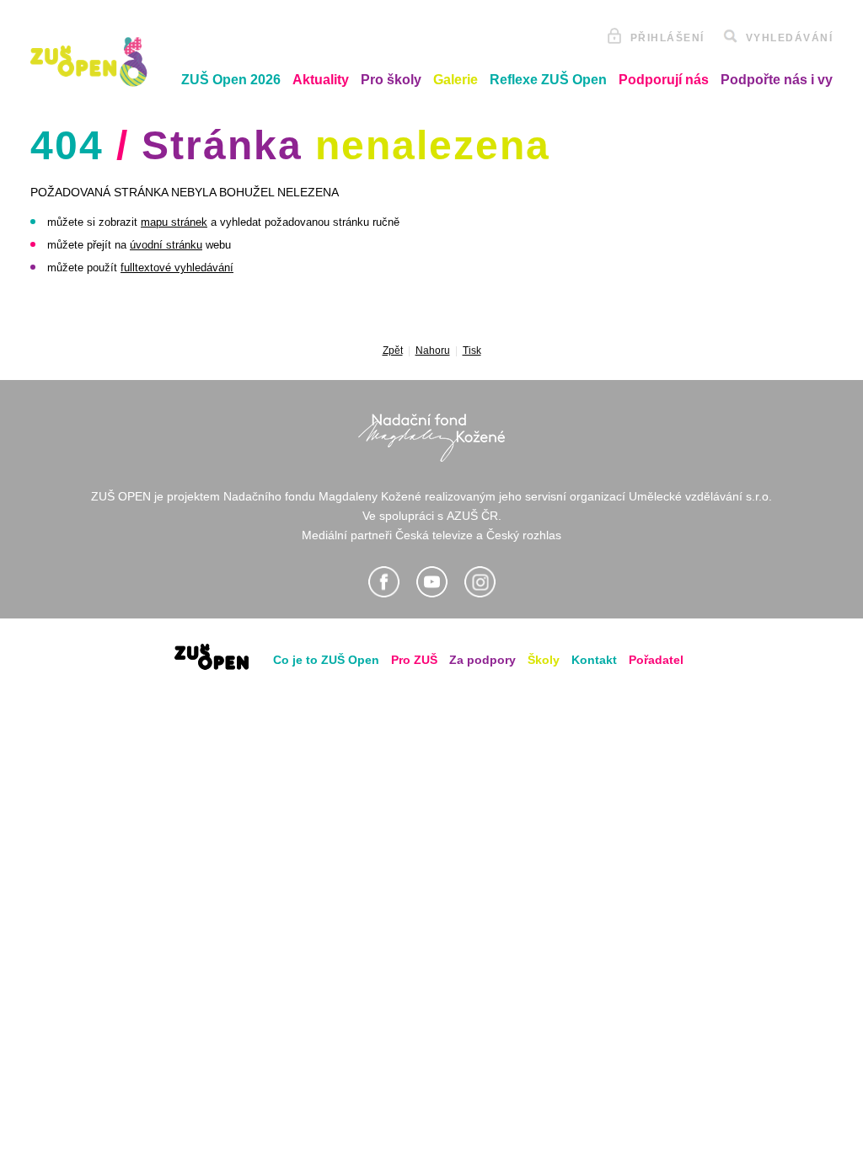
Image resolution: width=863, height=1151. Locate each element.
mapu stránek (174, 222)
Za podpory (482, 660)
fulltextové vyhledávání (177, 267)
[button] (231, 80)
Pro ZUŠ (414, 660)
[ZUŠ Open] (89, 61)
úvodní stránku (166, 244)
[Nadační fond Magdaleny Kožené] (431, 438)
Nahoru (432, 350)
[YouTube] (432, 581)
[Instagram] (480, 581)
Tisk (472, 350)
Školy (544, 660)
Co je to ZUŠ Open (326, 660)
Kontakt (594, 660)
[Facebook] (383, 581)
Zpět (393, 350)
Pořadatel (656, 660)
